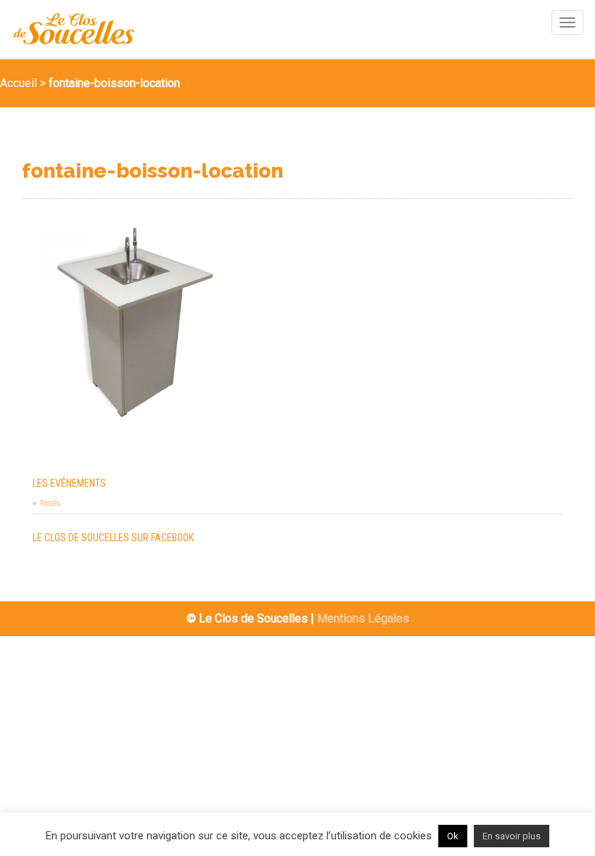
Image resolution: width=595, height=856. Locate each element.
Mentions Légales (363, 618)
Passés (50, 502)
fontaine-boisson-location (152, 171)
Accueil (18, 83)
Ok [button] (453, 836)
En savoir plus (512, 836)
